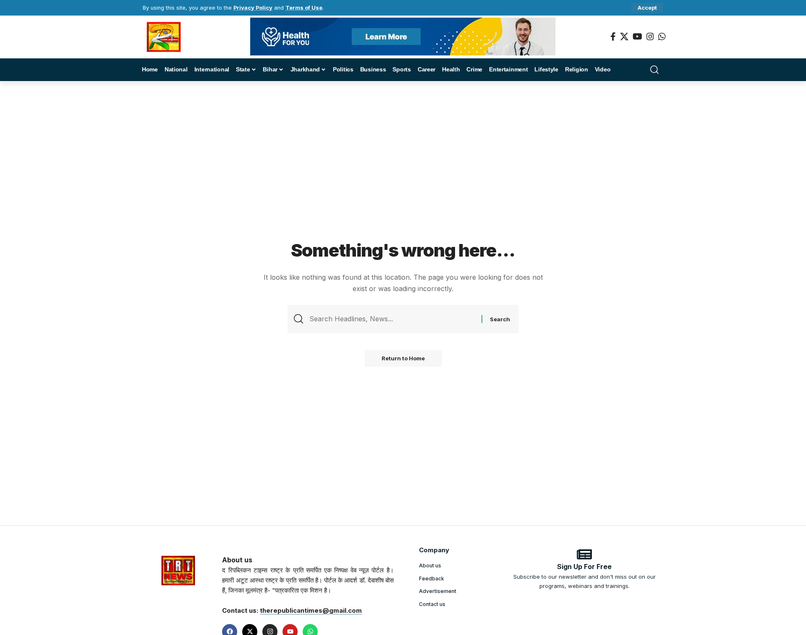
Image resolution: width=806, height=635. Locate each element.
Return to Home (403, 358)
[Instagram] (650, 36)
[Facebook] (613, 36)
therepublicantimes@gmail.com (311, 610)
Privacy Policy (252, 8)
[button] (647, 8)
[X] (624, 36)
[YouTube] (637, 36)
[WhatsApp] (662, 36)
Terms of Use (303, 8)
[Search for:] (392, 319)
